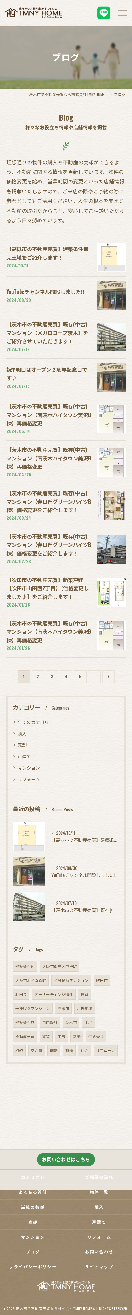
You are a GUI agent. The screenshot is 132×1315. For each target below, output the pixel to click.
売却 (22, 744)
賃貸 (46, 1036)
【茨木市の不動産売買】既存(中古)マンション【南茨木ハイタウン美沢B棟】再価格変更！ (48, 414)
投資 (84, 994)
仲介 (84, 1050)
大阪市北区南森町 (30, 980)
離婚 (69, 1050)
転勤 (54, 1050)
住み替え (96, 1036)
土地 (88, 1022)
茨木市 (71, 1022)
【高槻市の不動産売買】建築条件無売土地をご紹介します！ (47, 253)
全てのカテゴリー (36, 722)
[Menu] (122, 13)
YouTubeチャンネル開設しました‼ (45, 291)
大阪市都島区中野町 (59, 966)
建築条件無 (25, 1022)
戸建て (24, 756)
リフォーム (29, 779)
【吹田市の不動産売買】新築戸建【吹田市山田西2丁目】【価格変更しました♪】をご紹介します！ (47, 588)
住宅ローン (105, 1050)
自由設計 (50, 1022)
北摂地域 (84, 1008)
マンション (29, 767)
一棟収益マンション (32, 1008)
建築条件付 (25, 966)
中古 (61, 1036)
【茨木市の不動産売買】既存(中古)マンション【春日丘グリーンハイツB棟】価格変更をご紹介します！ (48, 501)
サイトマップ (99, 1266)
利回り (21, 994)
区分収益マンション (71, 980)
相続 (19, 1050)
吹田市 (102, 980)
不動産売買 (25, 1036)
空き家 (36, 1050)
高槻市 (63, 1008)
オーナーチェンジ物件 (54, 994)
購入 (22, 733)
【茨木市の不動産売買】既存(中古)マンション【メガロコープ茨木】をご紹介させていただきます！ (47, 332)
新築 (77, 1036)
